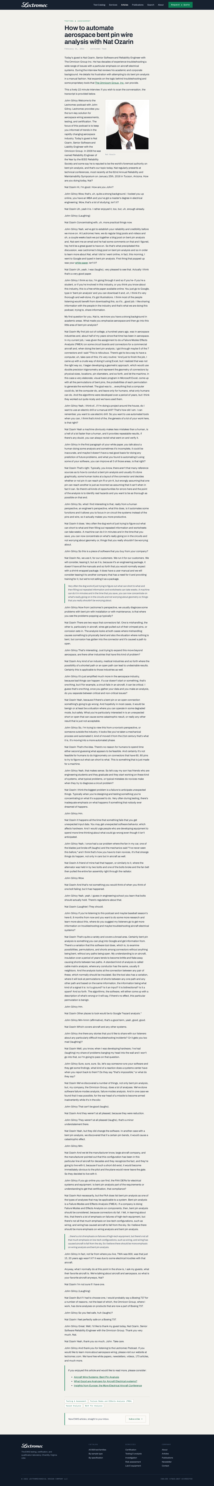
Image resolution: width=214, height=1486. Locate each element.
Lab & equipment (133, 1466)
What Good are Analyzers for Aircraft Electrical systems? (105, 1381)
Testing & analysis (133, 1454)
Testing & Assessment (76, 1401)
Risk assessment (133, 1462)
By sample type (96, 1454)
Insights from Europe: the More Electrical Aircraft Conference (108, 1385)
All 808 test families (97, 1450)
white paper (81, 262)
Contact (165, 1466)
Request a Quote (180, 4)
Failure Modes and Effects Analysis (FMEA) (111, 1401)
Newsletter (167, 1462)
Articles (124, 5)
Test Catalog (99, 5)
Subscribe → (136, 1419)
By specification (96, 1458)
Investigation (131, 1458)
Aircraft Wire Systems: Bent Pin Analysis (96, 1377)
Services (113, 5)
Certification (130, 1450)
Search (150, 5)
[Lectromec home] (34, 4)
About (160, 5)
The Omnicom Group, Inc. (109, 83)
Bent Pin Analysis (93, 1406)
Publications (138, 5)
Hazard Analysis (73, 1406)
